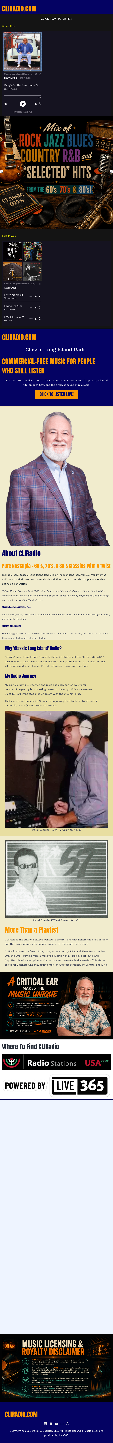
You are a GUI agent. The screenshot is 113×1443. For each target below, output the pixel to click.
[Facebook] (51, 1424)
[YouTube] (56, 1424)
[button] (1, 171)
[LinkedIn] (45, 1424)
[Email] (62, 1424)
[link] (56, 118)
